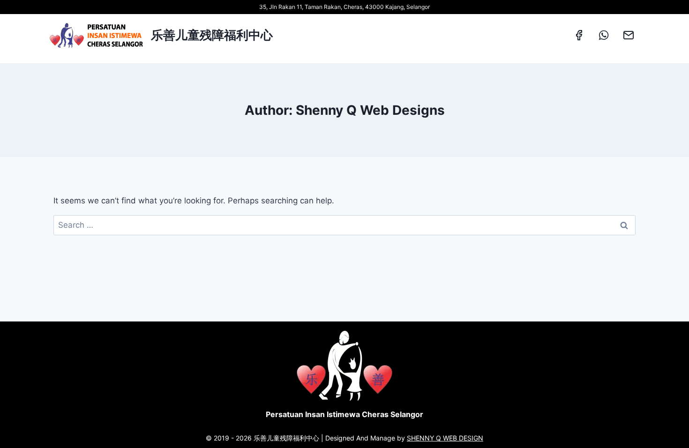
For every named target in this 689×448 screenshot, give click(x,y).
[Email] (628, 35)
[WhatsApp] (603, 35)
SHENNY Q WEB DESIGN (445, 438)
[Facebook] (579, 35)
